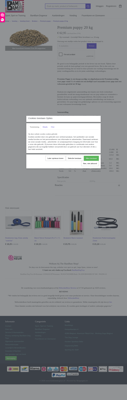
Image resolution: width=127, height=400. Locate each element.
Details (45, 127)
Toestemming (34, 127)
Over (52, 127)
